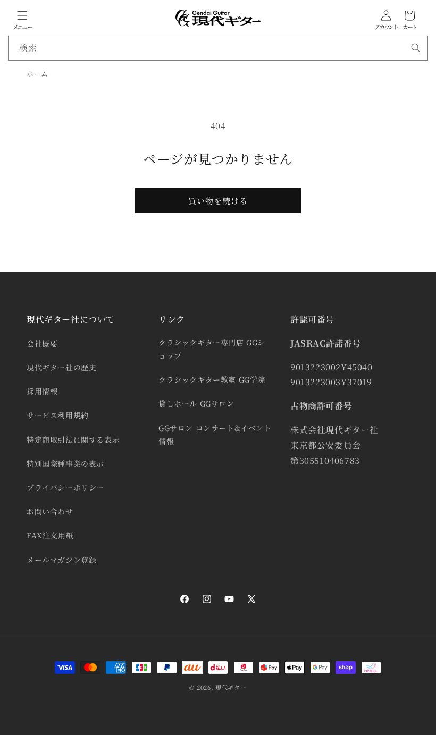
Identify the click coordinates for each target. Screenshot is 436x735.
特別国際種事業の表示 (65, 463)
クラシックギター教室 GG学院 (211, 379)
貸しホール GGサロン (196, 403)
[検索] (415, 48)
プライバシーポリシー (65, 487)
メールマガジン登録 (61, 559)
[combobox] (218, 48)
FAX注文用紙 (50, 535)
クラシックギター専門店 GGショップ (211, 349)
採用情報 (42, 391)
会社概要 (42, 343)
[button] (22, 15)
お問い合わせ (50, 511)
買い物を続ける (218, 200)
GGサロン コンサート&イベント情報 (215, 434)
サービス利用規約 (58, 415)
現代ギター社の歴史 (61, 367)
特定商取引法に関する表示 (73, 439)
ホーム (37, 74)
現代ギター (231, 687)
